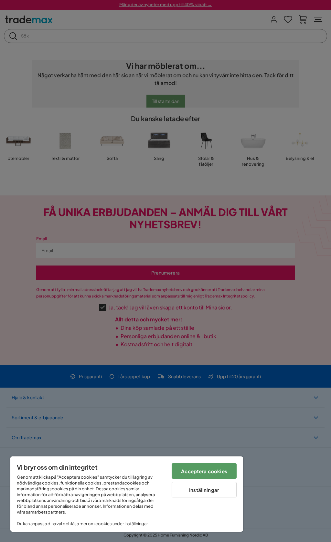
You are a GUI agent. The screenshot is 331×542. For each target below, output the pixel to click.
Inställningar (204, 490)
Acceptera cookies (204, 471)
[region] (126, 494)
